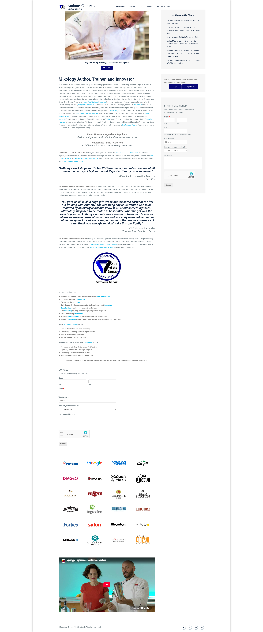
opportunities (71, 319)
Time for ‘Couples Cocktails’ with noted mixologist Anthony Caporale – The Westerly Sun (183, 30)
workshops (78, 314)
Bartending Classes (71, 324)
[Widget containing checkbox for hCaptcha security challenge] (74, 434)
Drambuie (62, 119)
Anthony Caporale (81, 5)
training (77, 302)
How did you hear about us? (70, 406)
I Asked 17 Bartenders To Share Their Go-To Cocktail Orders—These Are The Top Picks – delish (183, 44)
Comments (168, 155)
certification (80, 299)
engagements (73, 317)
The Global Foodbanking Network (101, 247)
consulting (68, 311)
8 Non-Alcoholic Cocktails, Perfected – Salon (183, 37)
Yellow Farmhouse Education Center (104, 244)
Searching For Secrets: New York (87, 113)
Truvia (107, 119)
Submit (63, 444)
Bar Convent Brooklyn (130, 125)
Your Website (64, 397)
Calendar (161, 7)
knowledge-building (103, 296)
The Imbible (137, 105)
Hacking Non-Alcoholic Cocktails (86, 159)
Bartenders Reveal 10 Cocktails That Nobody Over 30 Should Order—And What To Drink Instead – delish (183, 53)
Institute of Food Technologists (126, 153)
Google (175, 87)
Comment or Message (67, 414)
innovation (108, 305)
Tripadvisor (190, 87)
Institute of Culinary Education (95, 102)
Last (89, 384)
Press (169, 7)
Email (61, 389)
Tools (142, 7)
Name (61, 378)
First (60, 384)
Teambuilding (120, 7)
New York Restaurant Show (73, 161)
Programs (88, 342)
